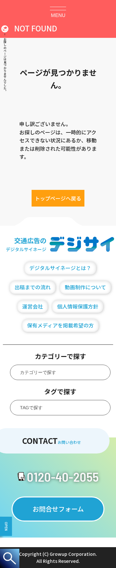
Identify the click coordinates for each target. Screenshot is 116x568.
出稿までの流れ (33, 287)
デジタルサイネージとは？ (60, 268)
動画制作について (85, 287)
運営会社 (32, 306)
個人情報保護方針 (77, 306)
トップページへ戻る (58, 198)
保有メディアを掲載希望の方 (60, 325)
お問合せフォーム (58, 508)
